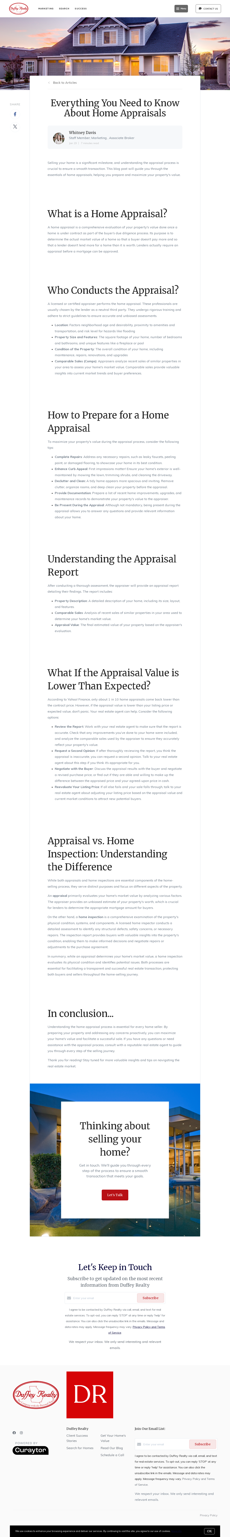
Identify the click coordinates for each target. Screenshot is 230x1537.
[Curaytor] (31, 1454)
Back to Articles (65, 82)
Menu (183, 9)
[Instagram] (21, 1433)
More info (176, 1531)
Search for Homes (79, 1448)
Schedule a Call (112, 1455)
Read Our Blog (112, 1448)
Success (81, 8)
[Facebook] (14, 1433)
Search (64, 8)
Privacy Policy (208, 1515)
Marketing (46, 8)
